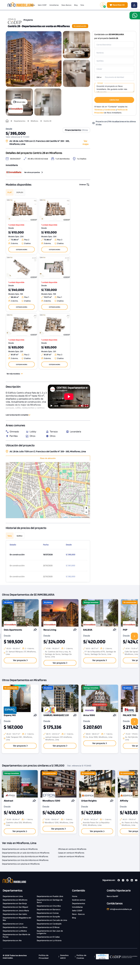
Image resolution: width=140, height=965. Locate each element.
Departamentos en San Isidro (15, 914)
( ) (119, 5)
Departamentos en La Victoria (49, 940)
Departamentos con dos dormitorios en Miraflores (25, 856)
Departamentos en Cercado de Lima (52, 920)
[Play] (51, 405)
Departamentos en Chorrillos (49, 906)
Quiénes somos (78, 900)
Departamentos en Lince (13, 924)
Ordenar (82, 184)
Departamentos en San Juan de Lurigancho (50, 932)
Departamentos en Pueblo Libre (50, 896)
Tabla (10, 536)
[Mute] (82, 405)
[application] (69, 396)
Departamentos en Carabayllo (49, 924)
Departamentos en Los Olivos (15, 927)
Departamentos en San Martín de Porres (16, 935)
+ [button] (86, 508)
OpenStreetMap (75, 517)
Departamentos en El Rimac (48, 927)
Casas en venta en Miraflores (71, 852)
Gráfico (19, 536)
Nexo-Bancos (66, 5)
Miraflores (34, 121)
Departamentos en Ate (12, 940)
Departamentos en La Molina (15, 931)
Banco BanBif (112, 896)
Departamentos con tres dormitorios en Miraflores (25, 860)
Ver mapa (85, 142)
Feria (82, 5)
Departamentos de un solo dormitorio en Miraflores (25, 852)
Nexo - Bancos (78, 914)
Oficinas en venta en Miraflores (72, 849)
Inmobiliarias (54, 5)
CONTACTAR (114, 100)
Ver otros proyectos (32, 172)
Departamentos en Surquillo (48, 916)
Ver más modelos (13, 374)
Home (33, 5)
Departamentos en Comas (48, 913)
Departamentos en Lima (13, 896)
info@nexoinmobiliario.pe (121, 909)
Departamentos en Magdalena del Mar (17, 919)
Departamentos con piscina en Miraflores (21, 864)
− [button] (86, 512)
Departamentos (19, 121)
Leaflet (65, 517)
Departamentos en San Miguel (15, 907)
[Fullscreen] (86, 405)
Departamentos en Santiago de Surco (50, 901)
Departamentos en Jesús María (16, 910)
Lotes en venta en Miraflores (71, 856)
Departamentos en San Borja (15, 903)
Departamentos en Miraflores (15, 900)
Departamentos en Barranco (49, 909)
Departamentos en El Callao (48, 937)
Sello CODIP (42, 5)
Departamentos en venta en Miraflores (20, 849)
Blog (76, 5)
